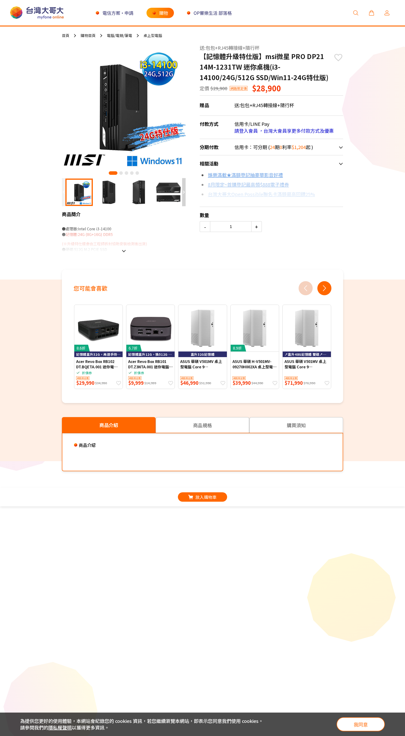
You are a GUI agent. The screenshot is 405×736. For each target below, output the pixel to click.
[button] (113, 173)
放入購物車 (206, 497)
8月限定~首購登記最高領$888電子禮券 (248, 184)
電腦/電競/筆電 (119, 35)
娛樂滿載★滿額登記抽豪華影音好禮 (245, 175)
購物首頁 (88, 35)
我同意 (361, 724)
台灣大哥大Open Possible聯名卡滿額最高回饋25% (261, 194)
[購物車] (371, 13)
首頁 (65, 35)
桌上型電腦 (152, 35)
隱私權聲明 (60, 727)
